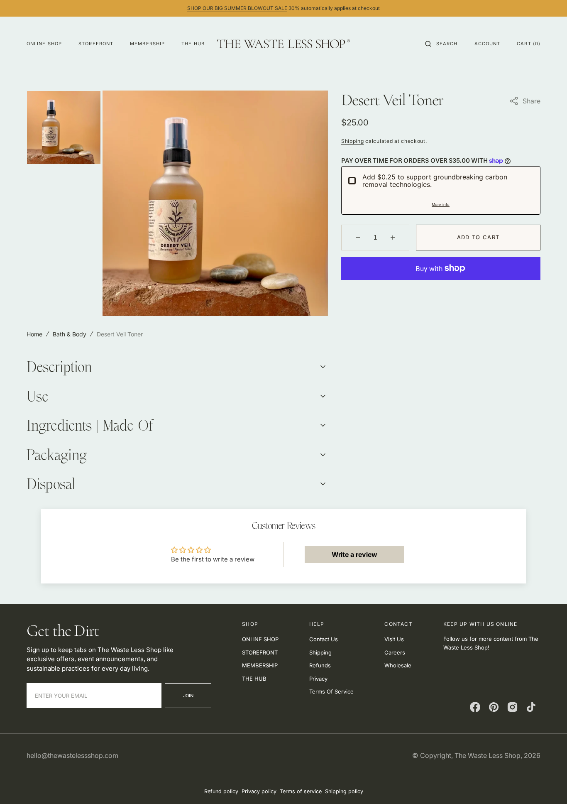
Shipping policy (344, 791)
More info (441, 204)
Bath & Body (69, 334)
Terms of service (301, 791)
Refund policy (221, 791)
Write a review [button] (354, 554)
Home (34, 334)
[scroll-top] (548, 785)
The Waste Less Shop (488, 755)
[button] (441, 43)
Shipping (352, 141)
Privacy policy (259, 791)
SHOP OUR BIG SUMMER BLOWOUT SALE (237, 8)
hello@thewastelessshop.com (72, 755)
